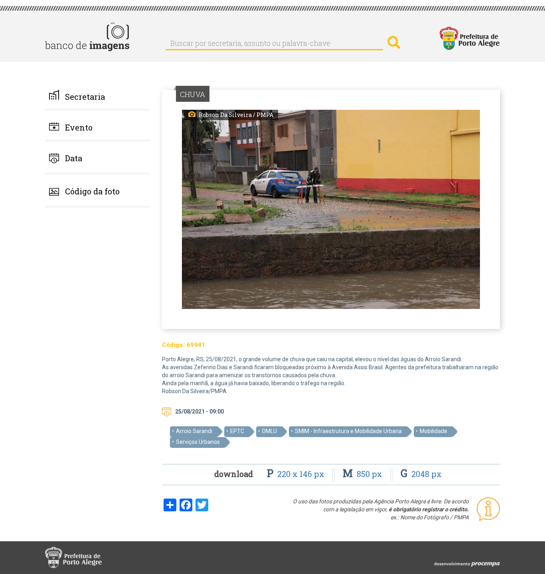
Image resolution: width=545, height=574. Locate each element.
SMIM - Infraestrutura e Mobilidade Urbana (348, 431)
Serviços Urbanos (198, 442)
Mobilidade (433, 431)
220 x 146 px (296, 474)
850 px (363, 474)
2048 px (421, 474)
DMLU (269, 431)
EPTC (237, 431)
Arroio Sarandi (194, 431)
